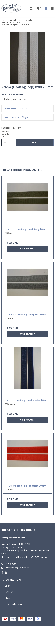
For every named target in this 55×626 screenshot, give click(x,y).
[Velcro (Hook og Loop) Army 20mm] (27, 201)
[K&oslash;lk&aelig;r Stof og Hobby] (13, 8)
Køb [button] (34, 142)
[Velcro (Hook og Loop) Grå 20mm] (27, 286)
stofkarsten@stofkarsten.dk (19, 567)
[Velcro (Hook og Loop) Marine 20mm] (27, 372)
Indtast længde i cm (5, 134)
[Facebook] (2, 572)
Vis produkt (27, 248)
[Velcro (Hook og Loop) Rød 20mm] (27, 457)
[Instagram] (6, 572)
